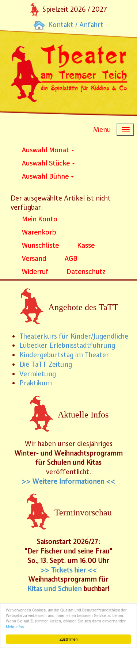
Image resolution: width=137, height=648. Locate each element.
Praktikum (35, 383)
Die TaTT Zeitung (45, 364)
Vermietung (37, 373)
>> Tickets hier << (69, 570)
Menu (102, 129)
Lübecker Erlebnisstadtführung (67, 345)
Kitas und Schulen (54, 588)
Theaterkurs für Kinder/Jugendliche (73, 336)
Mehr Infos (15, 626)
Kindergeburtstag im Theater (64, 354)
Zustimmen (69, 639)
